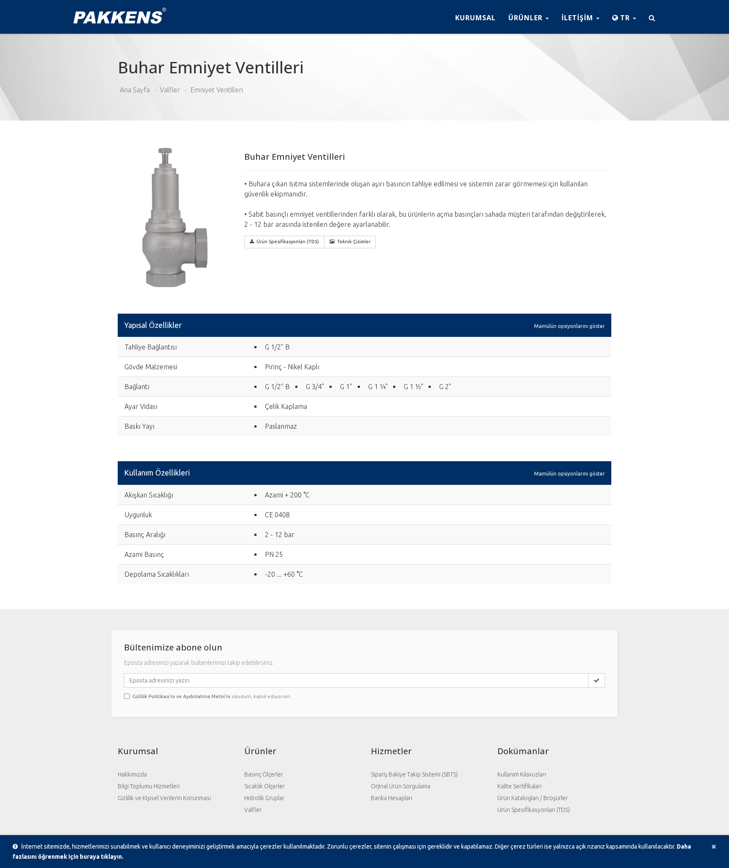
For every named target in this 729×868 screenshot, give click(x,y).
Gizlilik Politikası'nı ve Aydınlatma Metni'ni (181, 696)
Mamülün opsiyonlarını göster (569, 325)
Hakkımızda (132, 774)
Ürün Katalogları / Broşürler (532, 798)
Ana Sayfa (135, 90)
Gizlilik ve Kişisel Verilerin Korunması (164, 798)
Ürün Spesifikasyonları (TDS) (533, 809)
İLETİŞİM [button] (578, 17)
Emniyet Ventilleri (216, 90)
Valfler (170, 90)
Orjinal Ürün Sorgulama (400, 786)
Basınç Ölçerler (263, 774)
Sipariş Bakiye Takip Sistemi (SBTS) (414, 774)
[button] (624, 17)
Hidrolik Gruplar (264, 798)
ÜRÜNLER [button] (526, 17)
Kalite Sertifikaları (519, 786)
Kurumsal (475, 17)
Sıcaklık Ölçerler (264, 786)
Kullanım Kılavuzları (521, 774)
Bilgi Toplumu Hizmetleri (149, 786)
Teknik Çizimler (353, 241)
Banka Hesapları (391, 798)
